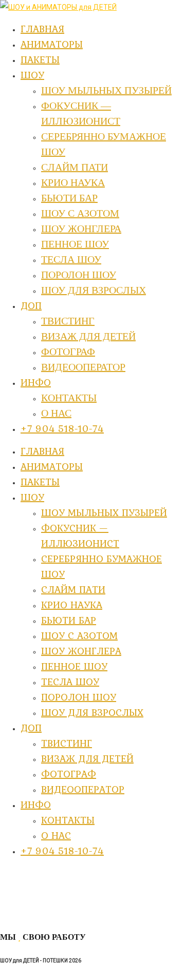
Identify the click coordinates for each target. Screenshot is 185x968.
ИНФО (36, 804)
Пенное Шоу (74, 666)
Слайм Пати (73, 589)
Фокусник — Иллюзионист (80, 535)
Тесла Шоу (70, 681)
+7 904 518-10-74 (62, 850)
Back (8, 915)
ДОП (31, 727)
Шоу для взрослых (92, 712)
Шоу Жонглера (81, 650)
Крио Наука (71, 604)
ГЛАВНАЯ (42, 451)
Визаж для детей (87, 758)
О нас (56, 835)
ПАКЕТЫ (40, 481)
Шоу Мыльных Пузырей (104, 512)
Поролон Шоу (78, 697)
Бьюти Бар (68, 620)
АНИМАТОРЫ (52, 466)
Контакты (68, 820)
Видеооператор (82, 789)
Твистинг (66, 743)
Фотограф (68, 773)
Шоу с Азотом (79, 635)
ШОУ (32, 497)
